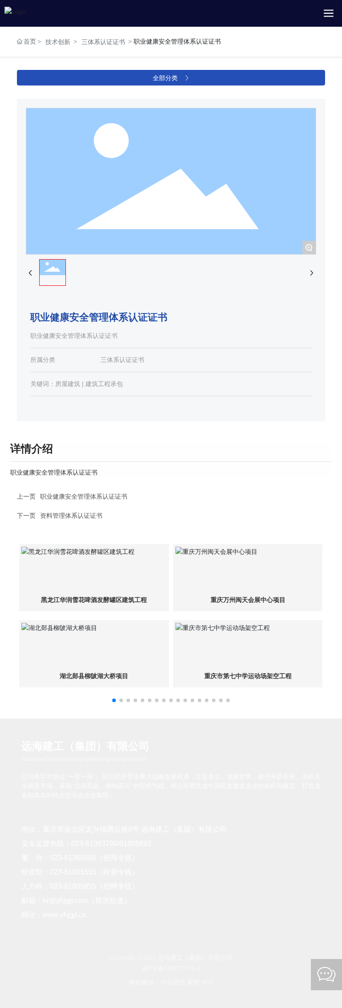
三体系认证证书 (103, 41)
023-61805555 (73, 872)
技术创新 (57, 41)
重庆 (193, 982)
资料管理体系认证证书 (71, 515)
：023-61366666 (69, 858)
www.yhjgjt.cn (64, 915)
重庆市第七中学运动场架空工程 (248, 676)
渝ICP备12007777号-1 (171, 968)
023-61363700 (94, 843)
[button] (114, 700)
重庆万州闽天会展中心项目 (248, 600)
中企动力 (172, 982)
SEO (207, 982)
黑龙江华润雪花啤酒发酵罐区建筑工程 (94, 600)
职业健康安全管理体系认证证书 (83, 496)
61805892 (135, 843)
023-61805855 (73, 886)
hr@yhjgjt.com (65, 900)
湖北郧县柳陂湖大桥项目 (94, 676)
